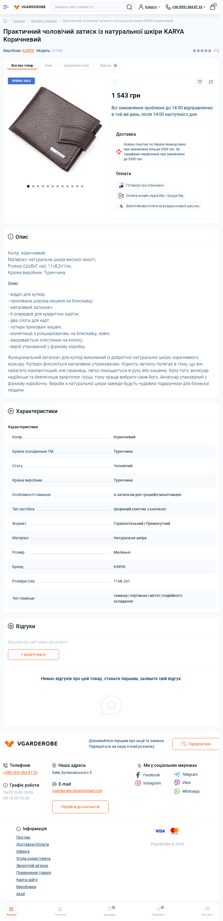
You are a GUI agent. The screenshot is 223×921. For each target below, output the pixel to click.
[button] (28, 186)
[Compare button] (210, 81)
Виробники (26, 887)
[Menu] (6, 7)
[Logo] (29, 7)
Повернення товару (33, 872)
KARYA (28, 50)
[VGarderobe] (37, 744)
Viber (186, 782)
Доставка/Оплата (32, 844)
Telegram (190, 774)
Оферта (23, 851)
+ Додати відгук (33, 654)
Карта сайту (27, 879)
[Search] (129, 7)
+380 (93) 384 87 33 (20, 772)
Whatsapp (191, 791)
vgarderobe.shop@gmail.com (77, 791)
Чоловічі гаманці (43, 21)
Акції (20, 894)
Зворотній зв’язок (32, 865)
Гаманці (19, 21)
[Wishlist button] (200, 81)
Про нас (23, 837)
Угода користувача (33, 858)
